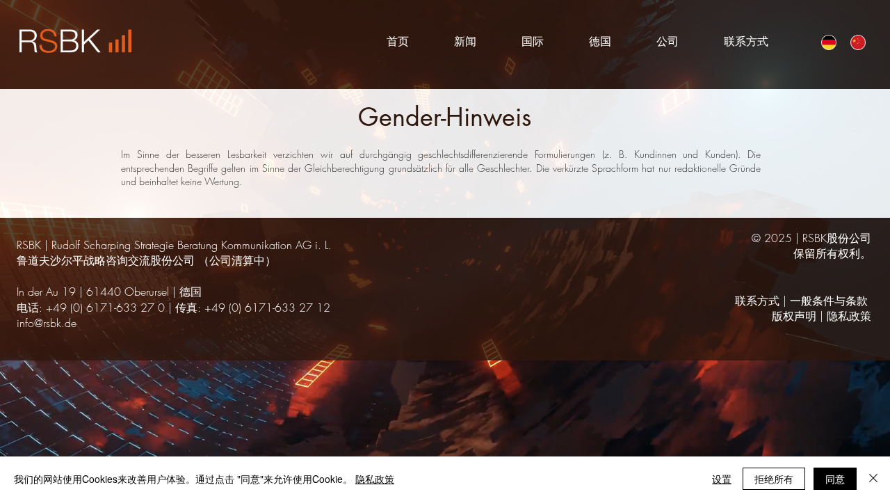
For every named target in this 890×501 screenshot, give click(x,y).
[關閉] (873, 479)
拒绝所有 (773, 479)
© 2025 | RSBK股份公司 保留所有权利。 (811, 245)
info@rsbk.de (46, 323)
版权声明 (794, 316)
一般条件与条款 (829, 300)
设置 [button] (721, 479)
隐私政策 (849, 316)
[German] (825, 42)
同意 (835, 479)
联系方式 (757, 300)
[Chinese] (854, 42)
